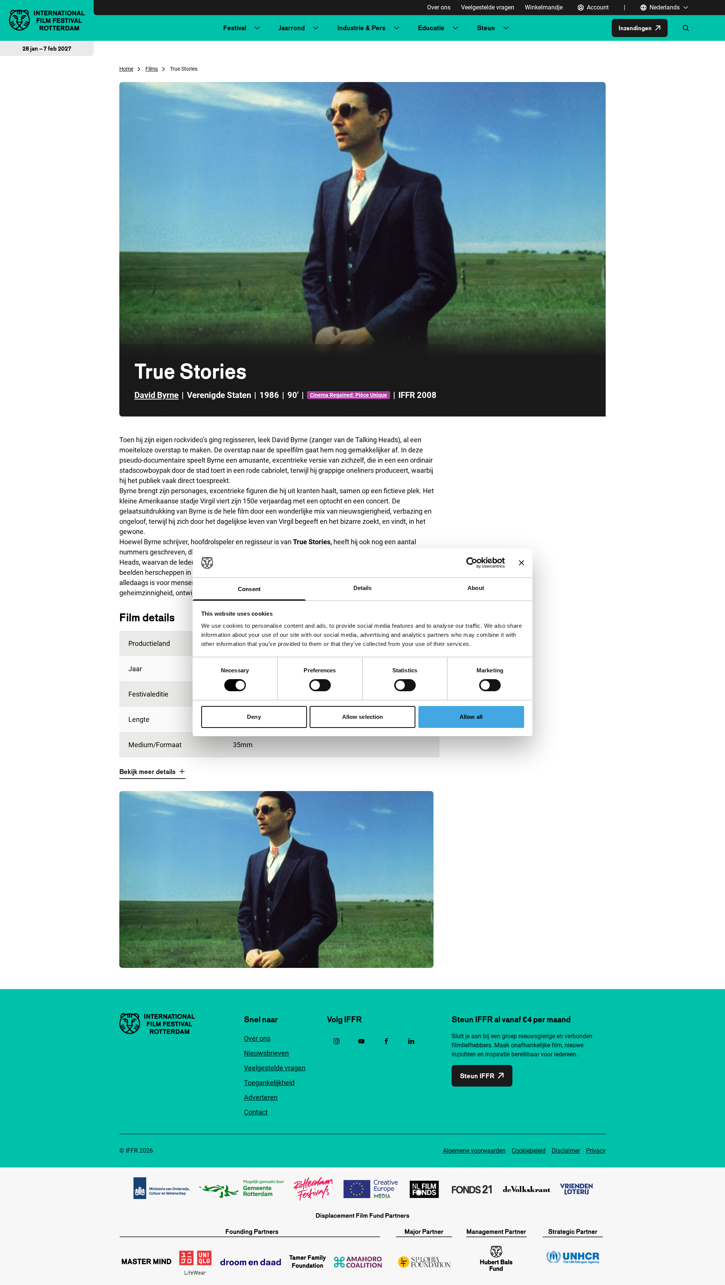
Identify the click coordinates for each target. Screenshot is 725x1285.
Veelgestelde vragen (487, 7)
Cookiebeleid (529, 1150)
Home (126, 69)
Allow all (471, 717)
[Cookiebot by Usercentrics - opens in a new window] (472, 562)
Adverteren (261, 1097)
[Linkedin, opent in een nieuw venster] (411, 1041)
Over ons (438, 7)
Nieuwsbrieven (266, 1053)
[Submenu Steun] (506, 28)
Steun (486, 28)
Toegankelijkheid (269, 1083)
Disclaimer (566, 1150)
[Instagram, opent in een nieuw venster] (336, 1041)
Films (151, 69)
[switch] (320, 685)
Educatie (431, 28)
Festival (234, 28)
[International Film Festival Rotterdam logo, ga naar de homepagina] (47, 20)
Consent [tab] (249, 589)
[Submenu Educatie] (455, 28)
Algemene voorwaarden (474, 1150)
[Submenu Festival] (257, 28)
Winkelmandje (544, 7)
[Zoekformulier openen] (686, 28)
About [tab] (475, 588)
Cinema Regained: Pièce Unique (348, 395)
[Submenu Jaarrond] (315, 28)
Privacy (596, 1150)
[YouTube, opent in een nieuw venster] (361, 1041)
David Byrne (156, 395)
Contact (256, 1112)
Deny (254, 717)
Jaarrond (292, 28)
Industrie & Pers (361, 28)
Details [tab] (362, 588)
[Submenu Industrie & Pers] (396, 28)
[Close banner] (521, 562)
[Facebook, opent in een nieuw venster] (386, 1041)
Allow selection (362, 717)
